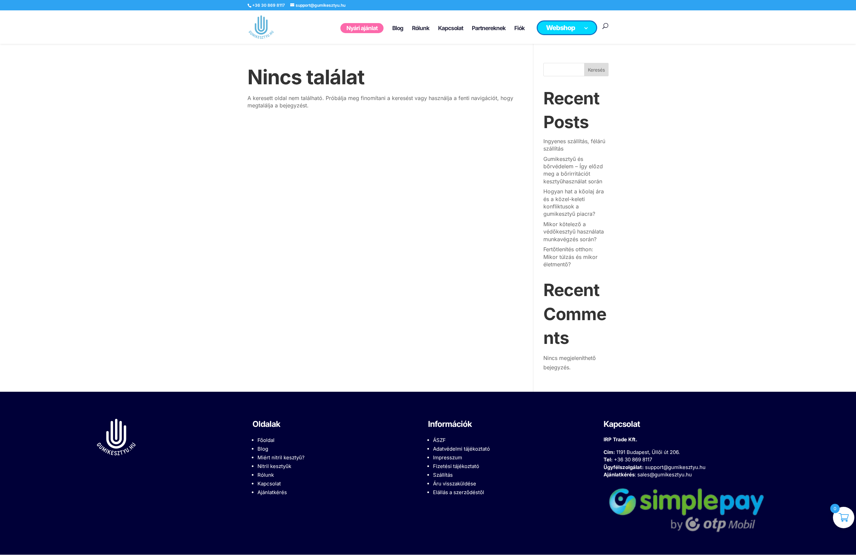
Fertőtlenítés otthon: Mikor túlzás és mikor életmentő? (570, 257)
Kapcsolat (269, 483)
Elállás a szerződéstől (458, 492)
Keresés (596, 70)
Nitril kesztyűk (274, 466)
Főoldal (266, 440)
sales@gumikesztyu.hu (664, 474)
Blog (262, 449)
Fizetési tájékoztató (456, 466)
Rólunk (265, 475)
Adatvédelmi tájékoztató (461, 449)
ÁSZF (439, 440)
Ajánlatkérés (272, 492)
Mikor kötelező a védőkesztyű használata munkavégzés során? (573, 232)
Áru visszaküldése (454, 483)
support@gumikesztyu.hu (675, 467)
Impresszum (447, 457)
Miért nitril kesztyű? (281, 457)
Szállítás (443, 475)
